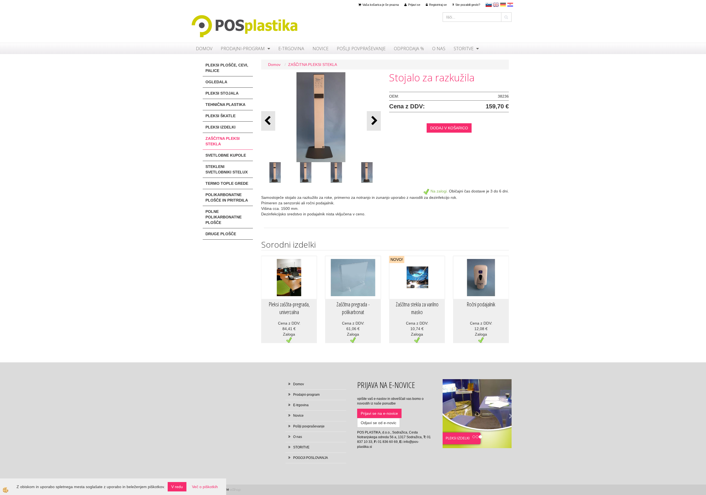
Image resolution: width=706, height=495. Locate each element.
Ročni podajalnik (481, 304)
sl (489, 4)
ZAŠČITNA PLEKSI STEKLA (312, 64)
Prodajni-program (243, 49)
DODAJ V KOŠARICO (449, 128)
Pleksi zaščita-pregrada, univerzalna (289, 308)
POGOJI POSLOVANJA (310, 458)
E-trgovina (291, 49)
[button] (374, 121)
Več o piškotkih (205, 487)
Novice (320, 49)
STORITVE (464, 49)
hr (510, 4)
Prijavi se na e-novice (379, 413)
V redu (177, 487)
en (496, 4)
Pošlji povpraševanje (361, 49)
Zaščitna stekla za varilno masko (417, 308)
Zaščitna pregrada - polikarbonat (353, 308)
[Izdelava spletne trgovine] (235, 489)
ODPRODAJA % (409, 49)
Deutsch (503, 4)
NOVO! (397, 259)
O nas (438, 49)
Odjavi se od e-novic (378, 423)
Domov (204, 49)
